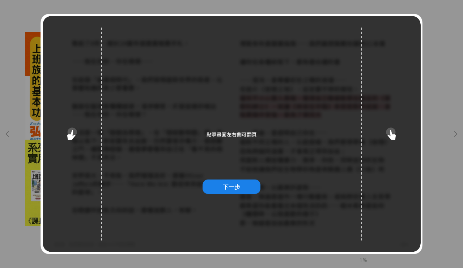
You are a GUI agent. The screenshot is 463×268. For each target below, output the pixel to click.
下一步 (231, 187)
